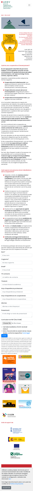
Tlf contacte (5, 274)
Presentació (5, 310)
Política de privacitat (16, 484)
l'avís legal (26, 333)
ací (10, 479)
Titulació (4, 281)
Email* (3, 267)
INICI (2, 15)
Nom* (3, 252)
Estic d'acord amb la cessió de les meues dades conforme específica (17, 332)
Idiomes (4, 303)
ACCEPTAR (6, 488)
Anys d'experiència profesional (11, 288)
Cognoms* (5, 259)
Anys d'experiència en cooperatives (13, 296)
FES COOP (7, 15)
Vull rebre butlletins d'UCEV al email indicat (15, 328)
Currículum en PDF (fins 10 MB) (11, 320)
